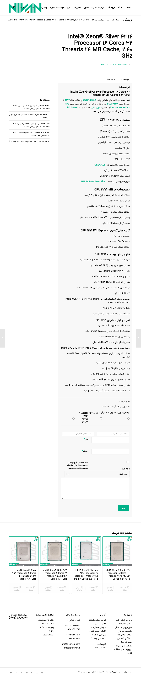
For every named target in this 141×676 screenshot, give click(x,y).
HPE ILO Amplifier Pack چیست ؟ (22, 141)
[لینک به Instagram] (42, 672)
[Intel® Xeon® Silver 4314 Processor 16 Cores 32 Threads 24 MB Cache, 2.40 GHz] (29, 54)
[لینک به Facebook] (31, 672)
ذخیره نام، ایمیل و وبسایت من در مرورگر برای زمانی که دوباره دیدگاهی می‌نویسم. (77, 465)
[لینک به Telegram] (21, 672)
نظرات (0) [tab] (111, 79)
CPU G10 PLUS (105, 64)
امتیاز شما (126, 469)
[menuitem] (128, 7)
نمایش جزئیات (110, 589)
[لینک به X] (37, 672)
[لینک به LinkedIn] (11, 672)
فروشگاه (127, 20)
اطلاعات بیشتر (123, 589)
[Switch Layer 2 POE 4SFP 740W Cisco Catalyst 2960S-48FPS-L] (138, 338)
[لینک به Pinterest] (16, 672)
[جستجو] (14, 7)
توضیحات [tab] (125, 79)
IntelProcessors (120, 64)
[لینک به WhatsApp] (26, 672)
